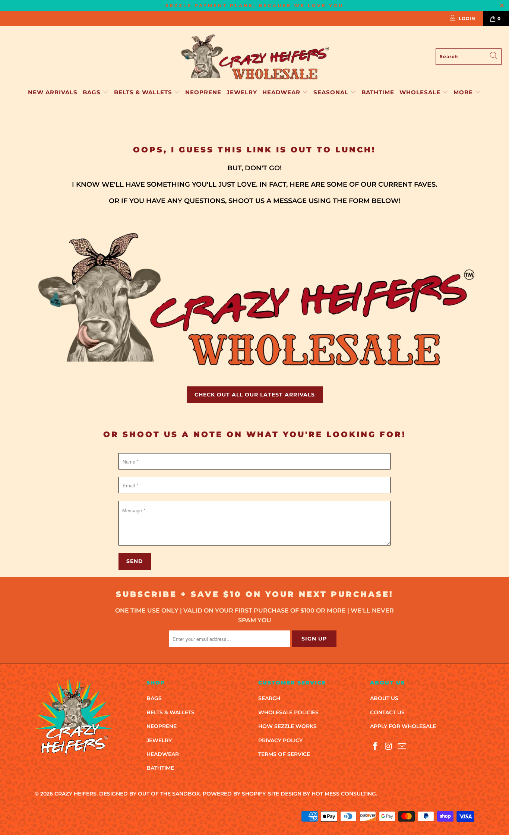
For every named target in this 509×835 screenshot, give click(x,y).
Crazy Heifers (75, 793)
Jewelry (242, 92)
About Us (384, 698)
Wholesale (420, 92)
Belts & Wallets (144, 92)
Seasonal (331, 92)
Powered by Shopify (234, 793)
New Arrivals (53, 92)
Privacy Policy (280, 740)
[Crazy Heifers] (254, 56)
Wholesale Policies (288, 712)
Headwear (282, 92)
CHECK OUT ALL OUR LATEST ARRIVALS (255, 394)
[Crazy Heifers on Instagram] (389, 747)
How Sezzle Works (287, 726)
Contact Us (387, 712)
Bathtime (377, 92)
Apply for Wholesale (403, 726)
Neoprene (203, 92)
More (463, 92)
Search (269, 698)
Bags (92, 92)
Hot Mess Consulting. (344, 793)
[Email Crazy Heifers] (402, 747)
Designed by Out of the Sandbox (149, 793)
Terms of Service (284, 754)
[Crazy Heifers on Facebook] (375, 747)
